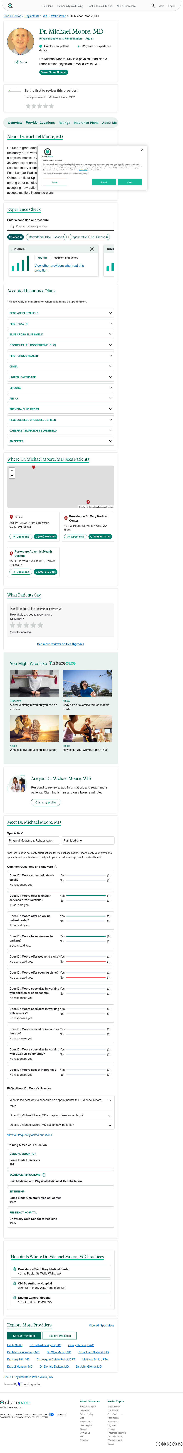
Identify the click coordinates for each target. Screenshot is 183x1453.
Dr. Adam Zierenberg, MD (23, 1352)
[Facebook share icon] (158, 1445)
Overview (15, 122)
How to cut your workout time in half (85, 750)
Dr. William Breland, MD (93, 1352)
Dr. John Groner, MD (89, 1366)
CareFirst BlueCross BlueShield (33, 430)
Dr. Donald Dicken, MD (54, 1366)
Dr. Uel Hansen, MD (20, 1366)
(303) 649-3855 (47, 571)
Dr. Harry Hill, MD (18, 1359)
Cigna (13, 366)
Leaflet (82, 506)
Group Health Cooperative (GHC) (32, 345)
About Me (109, 122)
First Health (18, 323)
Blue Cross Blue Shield (26, 334)
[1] (27, 105)
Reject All (104, 182)
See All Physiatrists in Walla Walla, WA (28, 1377)
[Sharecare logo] (38, 1402)
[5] (51, 105)
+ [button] (12, 470)
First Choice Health (23, 356)
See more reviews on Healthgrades (60, 644)
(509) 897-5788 (47, 536)
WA (45, 16)
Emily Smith (14, 1345)
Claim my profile (45, 802)
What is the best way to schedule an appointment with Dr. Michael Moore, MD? (56, 1103)
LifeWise (15, 388)
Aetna (13, 398)
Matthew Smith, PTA (95, 1359)
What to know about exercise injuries (33, 750)
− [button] (12, 475)
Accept (129, 182)
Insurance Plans (86, 122)
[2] (34, 105)
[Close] (142, 150)
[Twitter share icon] (174, 1445)
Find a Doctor (12, 16)
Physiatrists (31, 16)
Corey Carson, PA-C (81, 1345)
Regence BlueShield (23, 313)
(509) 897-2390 (101, 536)
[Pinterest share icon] (180, 1445)
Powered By (10, 1384)
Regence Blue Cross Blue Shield (32, 420)
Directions (22, 536)
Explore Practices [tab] (59, 1336)
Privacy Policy (83, 170)
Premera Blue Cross (24, 409)
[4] (46, 105)
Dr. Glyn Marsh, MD (59, 1352)
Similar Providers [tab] (24, 1336)
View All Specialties (101, 1325)
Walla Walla (58, 16)
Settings (55, 182)
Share (23, 62)
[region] (92, 167)
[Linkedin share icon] (169, 1445)
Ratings (64, 122)
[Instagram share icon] (163, 1445)
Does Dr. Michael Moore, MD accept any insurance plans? (46, 1115)
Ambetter (16, 441)
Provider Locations (40, 122)
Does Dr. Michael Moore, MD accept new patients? (42, 1125)
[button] (55, 867)
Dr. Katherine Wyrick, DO (45, 1345)
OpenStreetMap (96, 506)
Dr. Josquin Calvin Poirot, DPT (55, 1359)
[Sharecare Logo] (10, 5)
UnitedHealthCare (22, 377)
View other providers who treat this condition (59, 267)
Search (153, 5)
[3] (39, 105)
